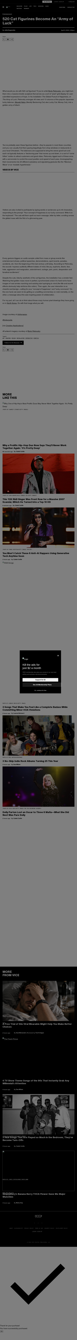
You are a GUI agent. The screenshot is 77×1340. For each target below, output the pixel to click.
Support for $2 (40, 680)
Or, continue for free (40, 690)
